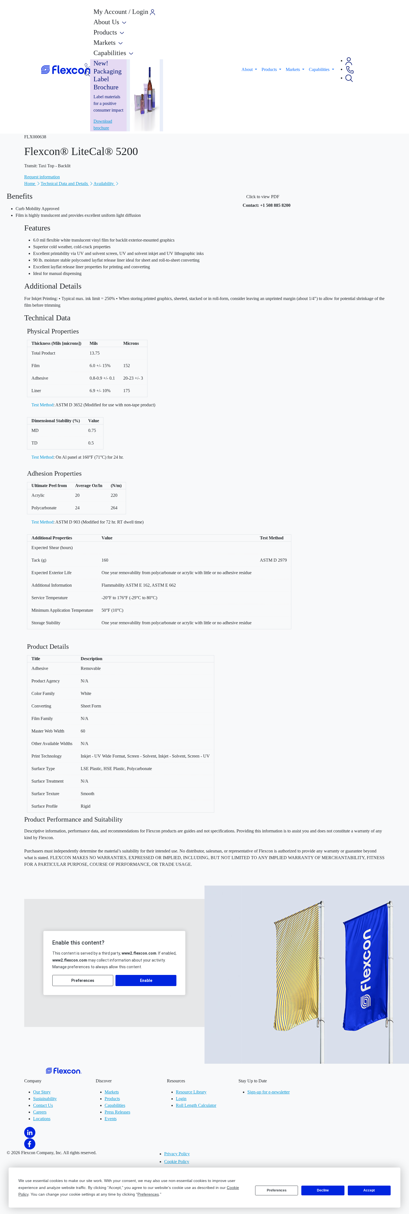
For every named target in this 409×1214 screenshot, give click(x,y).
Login (181, 1098)
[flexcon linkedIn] (29, 1132)
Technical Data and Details (65, 183)
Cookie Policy (176, 1161)
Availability (104, 183)
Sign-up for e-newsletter (268, 1092)
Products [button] (270, 69)
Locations (41, 1118)
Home (30, 183)
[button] (348, 60)
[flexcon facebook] (29, 1143)
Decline (323, 1190)
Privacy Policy (177, 1153)
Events (111, 1118)
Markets (112, 1092)
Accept (369, 1190)
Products (112, 1098)
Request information (42, 177)
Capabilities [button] (320, 69)
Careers (39, 1112)
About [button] (248, 69)
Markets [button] (293, 69)
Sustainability (45, 1098)
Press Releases (117, 1112)
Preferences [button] (148, 1194)
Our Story (42, 1092)
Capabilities (115, 1105)
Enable (146, 980)
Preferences (277, 1190)
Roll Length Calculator (196, 1105)
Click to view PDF (262, 196)
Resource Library (191, 1092)
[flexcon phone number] (87, 65)
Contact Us (43, 1105)
